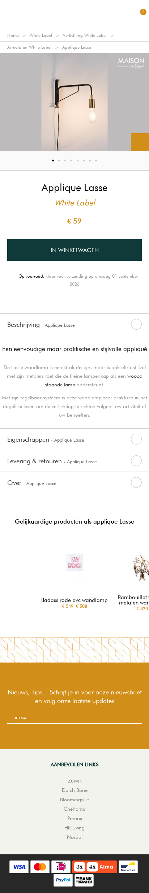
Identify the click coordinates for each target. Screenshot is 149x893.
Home (13, 35)
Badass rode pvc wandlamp (74, 600)
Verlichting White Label (85, 35)
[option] (74, 102)
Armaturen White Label (29, 47)
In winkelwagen (75, 250)
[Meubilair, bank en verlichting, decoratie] (74, 14)
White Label (41, 35)
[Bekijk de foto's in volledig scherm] (140, 142)
